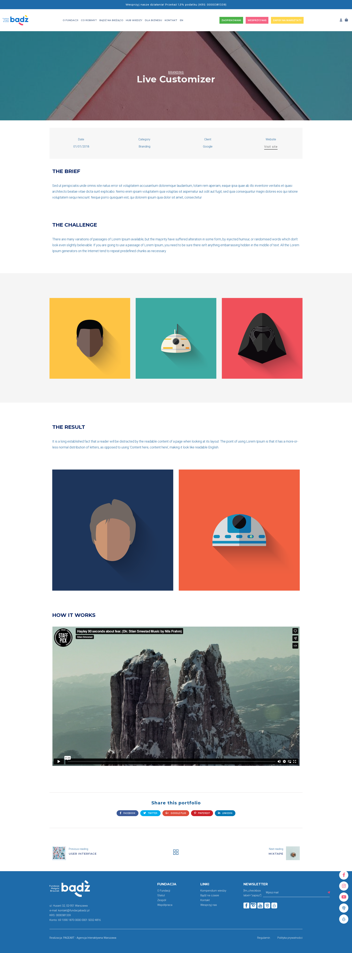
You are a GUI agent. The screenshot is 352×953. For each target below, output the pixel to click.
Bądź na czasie (209, 895)
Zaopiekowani (231, 20)
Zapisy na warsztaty (287, 20)
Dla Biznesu (153, 20)
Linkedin (226, 813)
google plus (178, 813)
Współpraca (164, 905)
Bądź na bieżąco (111, 20)
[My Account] (341, 20)
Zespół (161, 900)
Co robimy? (89, 20)
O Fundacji (70, 20)
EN (181, 20)
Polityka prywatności (289, 937)
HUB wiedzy (134, 20)
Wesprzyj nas (257, 20)
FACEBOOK (129, 813)
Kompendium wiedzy (213, 890)
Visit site (271, 146)
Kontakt (171, 20)
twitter (152, 813)
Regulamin (263, 937)
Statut (161, 895)
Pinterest (203, 813)
